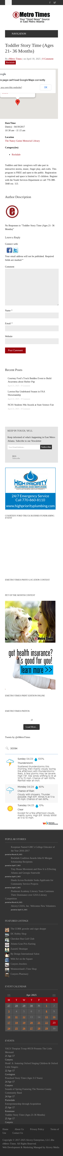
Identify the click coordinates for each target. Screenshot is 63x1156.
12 (24, 1017)
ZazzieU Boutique (19, 949)
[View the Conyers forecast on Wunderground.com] (50, 823)
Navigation (19, 33)
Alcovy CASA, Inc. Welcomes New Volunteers (33, 906)
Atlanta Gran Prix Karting (23, 944)
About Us (19, 1129)
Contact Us (17, 1133)
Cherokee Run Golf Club (22, 939)
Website (8, 336)
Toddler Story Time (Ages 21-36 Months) (25, 1115)
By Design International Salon (25, 954)
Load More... (31, 727)
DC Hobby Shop (18, 934)
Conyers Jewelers (19, 964)
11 (16, 1017)
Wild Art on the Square (22, 959)
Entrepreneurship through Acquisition (23, 1104)
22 (46, 1022)
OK (45, 87)
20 (31, 1022)
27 (9, 1005)
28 (16, 1005)
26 (24, 1028)
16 (54, 1017)
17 (9, 1022)
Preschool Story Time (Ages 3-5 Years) (24, 1078)
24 (9, 1028)
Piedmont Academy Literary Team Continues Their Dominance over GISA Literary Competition (29, 895)
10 (9, 1017)
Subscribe (16, 457)
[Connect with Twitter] (15, 250)
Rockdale (10, 62)
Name (8, 310)
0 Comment (47, 59)
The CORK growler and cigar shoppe (28, 929)
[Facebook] (50, 2)
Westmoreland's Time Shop (24, 969)
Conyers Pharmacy (19, 974)
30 (31, 1005)
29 (24, 1005)
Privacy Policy (37, 1129)
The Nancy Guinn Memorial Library (22, 141)
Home (5, 1129)
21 (39, 1022)
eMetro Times (15, 59)
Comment (9, 266)
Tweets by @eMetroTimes (17, 737)
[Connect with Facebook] (9, 250)
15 (46, 1017)
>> (54, 995)
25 (16, 1028)
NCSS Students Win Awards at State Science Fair (31, 405)
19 (24, 1022)
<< (8, 995)
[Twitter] (54, 2)
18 (16, 1022)
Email (8, 323)
